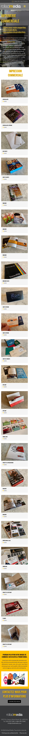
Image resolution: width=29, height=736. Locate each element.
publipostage (11, 41)
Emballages (5, 437)
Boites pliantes (6, 177)
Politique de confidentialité (10, 733)
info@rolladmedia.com (14, 723)
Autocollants (5, 99)
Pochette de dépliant (7, 592)
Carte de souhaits (6, 359)
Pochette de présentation (8, 462)
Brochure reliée (6, 281)
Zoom (10, 88)
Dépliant (4, 385)
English (25, 1)
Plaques (4, 618)
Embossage (5, 566)
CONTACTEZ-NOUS (14, 701)
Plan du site (23, 733)
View (18, 88)
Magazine (4, 488)
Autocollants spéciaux (7, 125)
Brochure (4, 203)
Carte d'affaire (6, 307)
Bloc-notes (5, 151)
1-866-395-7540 (18, 1)
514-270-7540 (10, 721)
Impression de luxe (7, 540)
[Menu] (24, 6)
